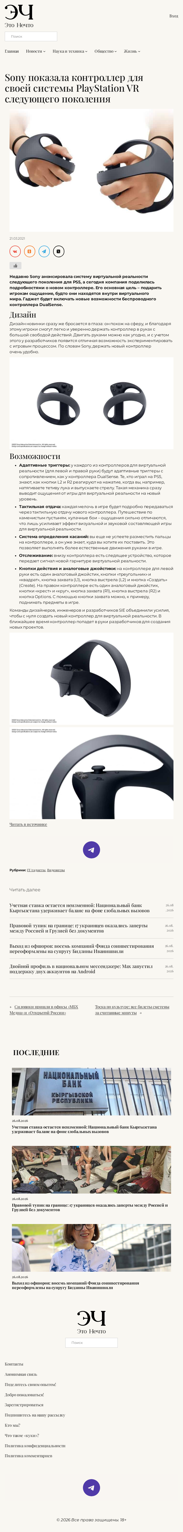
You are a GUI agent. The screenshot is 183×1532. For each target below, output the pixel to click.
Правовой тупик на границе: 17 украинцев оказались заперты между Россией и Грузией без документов (78, 928)
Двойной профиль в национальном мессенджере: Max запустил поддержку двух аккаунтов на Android (81, 968)
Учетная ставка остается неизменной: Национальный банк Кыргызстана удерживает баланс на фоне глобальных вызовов (79, 907)
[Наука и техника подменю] (86, 51)
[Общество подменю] (115, 51)
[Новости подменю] (44, 51)
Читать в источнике (28, 824)
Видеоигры (56, 870)
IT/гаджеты (36, 870)
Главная (12, 51)
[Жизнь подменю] (139, 51)
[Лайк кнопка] (15, 265)
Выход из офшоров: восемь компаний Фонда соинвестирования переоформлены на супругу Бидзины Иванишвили (82, 948)
